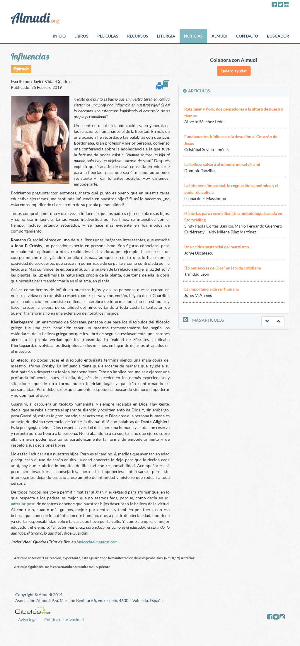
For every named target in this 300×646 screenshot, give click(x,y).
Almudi (219, 35)
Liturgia (166, 35)
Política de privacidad (64, 619)
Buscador (278, 35)
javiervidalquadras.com (97, 541)
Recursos (137, 35)
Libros (81, 35)
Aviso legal (28, 619)
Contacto (247, 35)
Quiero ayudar (234, 70)
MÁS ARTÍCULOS (208, 320)
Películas (107, 35)
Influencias (30, 56)
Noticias (193, 35)
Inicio (59, 35)
